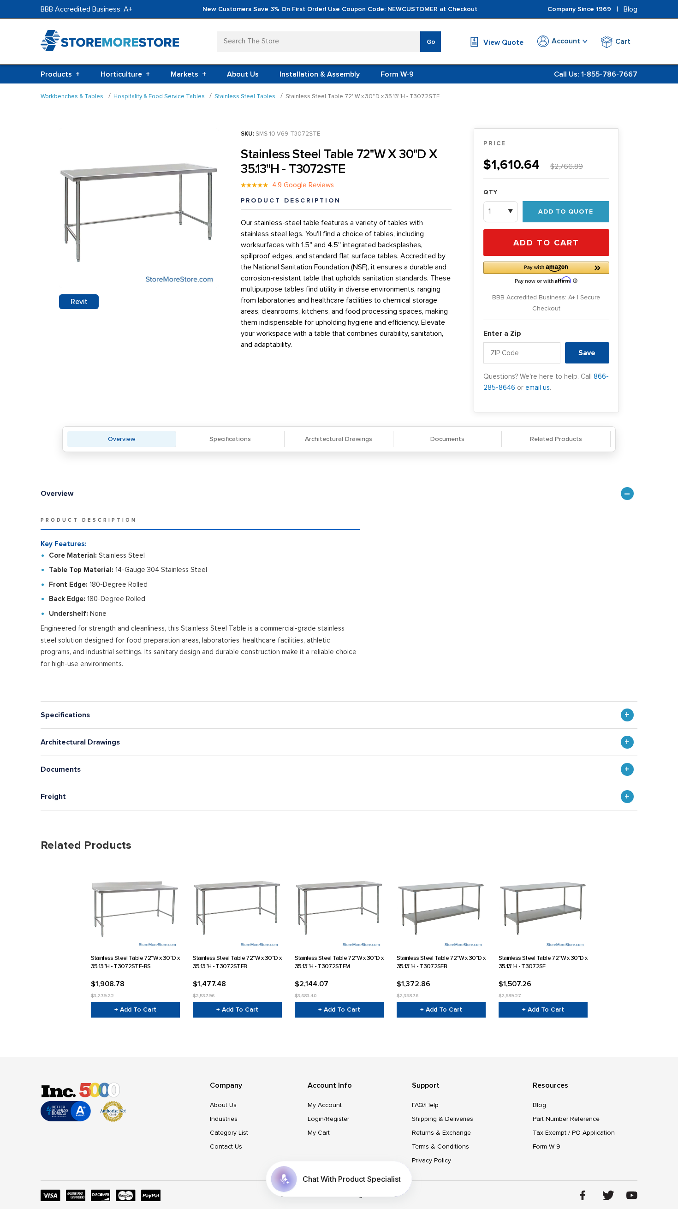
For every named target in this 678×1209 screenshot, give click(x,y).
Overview (121, 439)
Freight (53, 796)
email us (537, 387)
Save (586, 352)
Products (60, 74)
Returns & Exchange (441, 1133)
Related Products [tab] (86, 845)
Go (431, 42)
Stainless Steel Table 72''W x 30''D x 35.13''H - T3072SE (543, 962)
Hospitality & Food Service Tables (159, 96)
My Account (325, 1105)
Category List (229, 1133)
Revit (79, 301)
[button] (546, 272)
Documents (447, 439)
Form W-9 (397, 74)
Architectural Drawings (338, 439)
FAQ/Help (425, 1105)
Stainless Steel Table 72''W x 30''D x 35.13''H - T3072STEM (339, 962)
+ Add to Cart (135, 1009)
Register (337, 1119)
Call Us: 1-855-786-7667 (595, 74)
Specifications (230, 439)
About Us (243, 74)
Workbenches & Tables (72, 96)
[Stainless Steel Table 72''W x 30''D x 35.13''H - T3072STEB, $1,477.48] (237, 905)
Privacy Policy (431, 1160)
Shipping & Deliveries (442, 1119)
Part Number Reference (566, 1119)
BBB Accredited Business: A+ (86, 9)
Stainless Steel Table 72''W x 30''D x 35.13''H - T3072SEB (441, 962)
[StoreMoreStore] (110, 42)
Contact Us (226, 1146)
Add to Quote (565, 211)
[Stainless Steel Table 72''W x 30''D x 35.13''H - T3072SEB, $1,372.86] (441, 905)
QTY (490, 192)
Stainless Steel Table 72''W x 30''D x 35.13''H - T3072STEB (237, 962)
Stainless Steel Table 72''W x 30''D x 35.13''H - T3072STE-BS (135, 962)
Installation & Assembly (320, 74)
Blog (630, 9)
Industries (224, 1119)
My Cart (319, 1133)
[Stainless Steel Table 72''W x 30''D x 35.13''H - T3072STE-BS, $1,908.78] (135, 905)
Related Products (556, 439)
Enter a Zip (502, 333)
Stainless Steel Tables (244, 96)
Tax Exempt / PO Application (574, 1133)
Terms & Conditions (440, 1146)
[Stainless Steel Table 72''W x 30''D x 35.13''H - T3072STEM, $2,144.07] (339, 905)
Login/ (317, 1119)
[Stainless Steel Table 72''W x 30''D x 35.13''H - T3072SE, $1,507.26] (543, 905)
